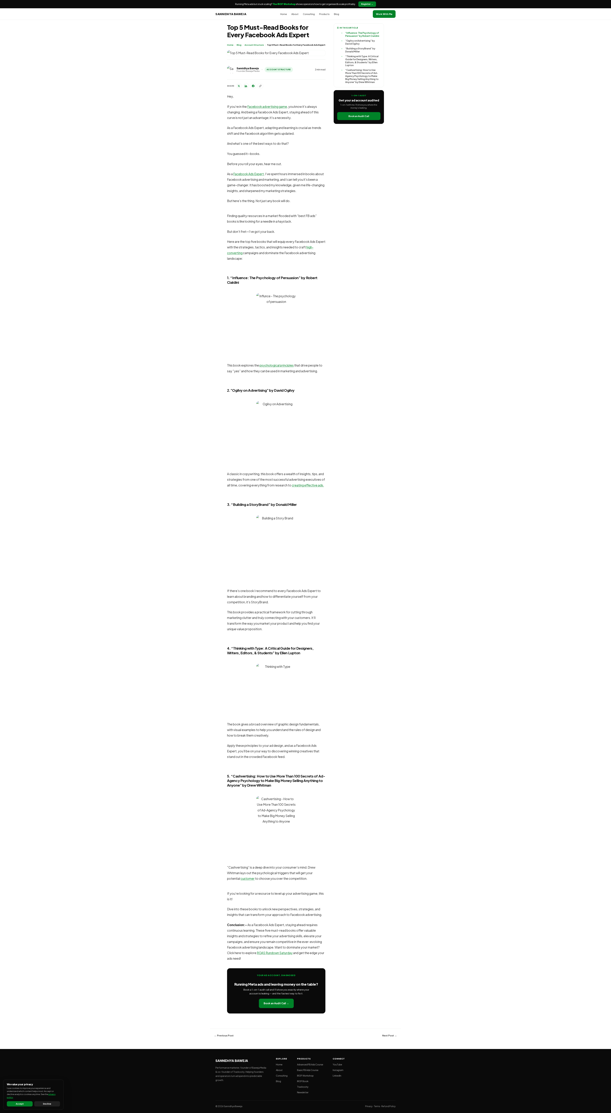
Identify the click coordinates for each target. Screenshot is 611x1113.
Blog (239, 45)
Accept (20, 1103)
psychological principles (277, 365)
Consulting (309, 14)
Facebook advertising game (267, 106)
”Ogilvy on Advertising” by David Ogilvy (360, 42)
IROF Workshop (305, 1075)
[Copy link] (260, 86)
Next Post (389, 1035)
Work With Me (384, 14)
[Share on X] (239, 86)
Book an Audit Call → (276, 1003)
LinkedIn (337, 1075)
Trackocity (303, 1086)
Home (230, 45)
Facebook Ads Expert (248, 174)
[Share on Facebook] (253, 86)
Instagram (338, 1070)
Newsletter (303, 1092)
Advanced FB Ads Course (310, 1064)
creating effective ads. (308, 485)
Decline (47, 1103)
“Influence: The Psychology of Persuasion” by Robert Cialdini (362, 34)
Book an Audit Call (358, 116)
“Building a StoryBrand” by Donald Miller (360, 50)
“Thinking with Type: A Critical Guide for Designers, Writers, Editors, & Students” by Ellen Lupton (362, 61)
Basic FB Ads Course (307, 1070)
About (294, 14)
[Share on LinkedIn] (246, 86)
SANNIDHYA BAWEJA (230, 14)
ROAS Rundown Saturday (275, 953)
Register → (367, 4)
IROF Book (303, 1081)
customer (248, 878)
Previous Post (224, 1035)
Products (324, 14)
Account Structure (254, 45)
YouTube (337, 1064)
